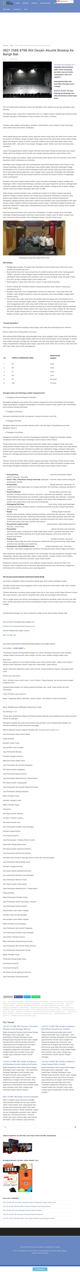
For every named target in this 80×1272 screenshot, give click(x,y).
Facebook (19, 996)
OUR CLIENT (6, 9)
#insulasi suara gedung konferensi (45, 1007)
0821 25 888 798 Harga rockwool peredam (20, 1097)
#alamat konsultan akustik (53, 1005)
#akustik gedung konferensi (36, 1001)
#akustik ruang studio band (29, 1003)
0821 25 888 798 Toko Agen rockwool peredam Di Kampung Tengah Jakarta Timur (29, 1202)
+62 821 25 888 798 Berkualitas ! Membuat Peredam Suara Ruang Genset (26, 1206)
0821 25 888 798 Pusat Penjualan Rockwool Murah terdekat (22, 1210)
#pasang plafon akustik (42, 1013)
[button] (40, 1269)
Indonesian (64, 1)
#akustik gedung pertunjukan (62, 1001)
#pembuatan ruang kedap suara (23, 1015)
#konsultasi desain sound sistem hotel (49, 1011)
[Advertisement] (40, 27)
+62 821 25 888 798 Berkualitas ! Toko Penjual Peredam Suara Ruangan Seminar (29, 1218)
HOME (18, 3)
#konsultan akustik (24, 1011)
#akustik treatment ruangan (28, 1005)
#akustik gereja (9, 1003)
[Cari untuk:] (40, 1127)
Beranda (5, 45)
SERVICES (26, 3)
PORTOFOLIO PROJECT (61, 3)
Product (34, 3)
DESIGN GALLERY (45, 3)
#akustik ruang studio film (53, 1003)
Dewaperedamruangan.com (64, 65)
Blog (26, 9)
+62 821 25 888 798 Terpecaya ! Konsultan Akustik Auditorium (23, 1214)
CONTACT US (17, 9)
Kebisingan (33, 332)
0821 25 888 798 (62, 91)
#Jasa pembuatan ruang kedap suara (46, 1009)
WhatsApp (36, 996)
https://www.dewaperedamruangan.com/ (20, 626)
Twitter (28, 996)
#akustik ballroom (15, 1001)
